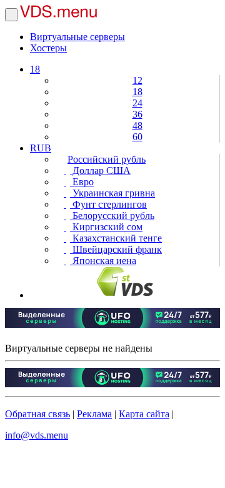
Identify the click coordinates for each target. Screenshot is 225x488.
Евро (82, 181)
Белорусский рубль (112, 215)
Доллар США (100, 170)
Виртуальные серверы (77, 36)
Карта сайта (144, 414)
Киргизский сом (106, 226)
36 (137, 114)
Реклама (94, 414)
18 (35, 69)
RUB (40, 148)
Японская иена (103, 260)
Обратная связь (37, 414)
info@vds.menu (36, 435)
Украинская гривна (112, 193)
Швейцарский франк (116, 249)
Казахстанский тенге (116, 238)
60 (137, 136)
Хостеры (48, 48)
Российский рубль (107, 159)
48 (137, 125)
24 (137, 103)
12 (137, 80)
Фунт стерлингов (108, 204)
